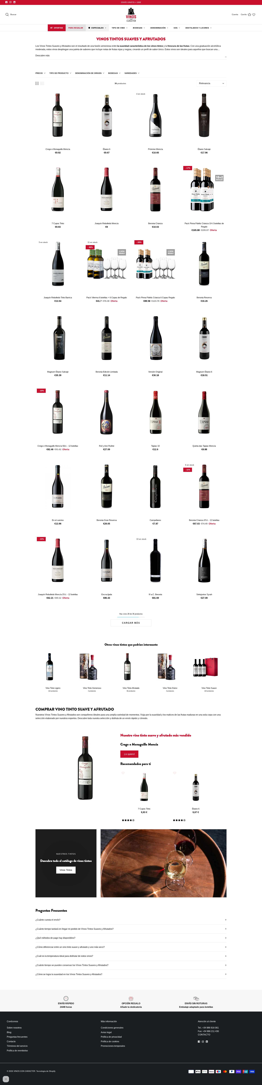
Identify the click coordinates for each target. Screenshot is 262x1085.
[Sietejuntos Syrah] (204, 563)
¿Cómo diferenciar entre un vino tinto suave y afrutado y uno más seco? (70, 947)
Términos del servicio (17, 1046)
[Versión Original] (155, 341)
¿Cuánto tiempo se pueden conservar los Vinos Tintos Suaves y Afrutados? (72, 965)
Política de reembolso (17, 1050)
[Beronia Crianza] (155, 192)
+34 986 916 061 (210, 1028)
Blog (9, 1032)
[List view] (42, 83)
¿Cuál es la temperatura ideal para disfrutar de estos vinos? (64, 956)
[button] (128, 820)
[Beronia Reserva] (204, 267)
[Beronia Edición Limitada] (106, 341)
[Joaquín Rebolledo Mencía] (106, 192)
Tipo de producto (59, 73)
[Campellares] (155, 489)
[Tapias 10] (155, 415)
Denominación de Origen (88, 73)
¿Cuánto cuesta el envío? (47, 920)
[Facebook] (6, 2)
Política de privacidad (111, 1037)
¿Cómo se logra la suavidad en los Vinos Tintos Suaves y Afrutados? (69, 974)
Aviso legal (106, 1032)
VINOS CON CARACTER (24, 1071)
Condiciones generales (112, 1028)
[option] (86, 774)
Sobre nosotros (14, 1028)
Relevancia (204, 83)
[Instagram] (10, 2)
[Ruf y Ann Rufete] (106, 415)
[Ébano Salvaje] (204, 118)
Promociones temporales (113, 1046)
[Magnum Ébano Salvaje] (57, 341)
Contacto (11, 1041)
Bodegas (113, 73)
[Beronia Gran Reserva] (106, 489)
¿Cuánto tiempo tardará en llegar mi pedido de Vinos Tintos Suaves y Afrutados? (74, 929)
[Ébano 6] (106, 118)
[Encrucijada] (106, 563)
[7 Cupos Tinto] (57, 192)
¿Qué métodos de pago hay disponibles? (55, 938)
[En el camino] (57, 489)
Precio (39, 73)
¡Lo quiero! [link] (129, 754)
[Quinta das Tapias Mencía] (204, 415)
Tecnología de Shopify (45, 1071)
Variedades (130, 73)
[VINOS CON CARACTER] (131, 15)
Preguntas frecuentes (17, 1037)
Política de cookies (110, 1041)
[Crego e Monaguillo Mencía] (57, 118)
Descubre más (42, 56)
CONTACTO (204, 1034)
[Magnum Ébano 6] (204, 341)
